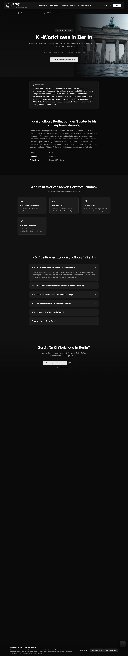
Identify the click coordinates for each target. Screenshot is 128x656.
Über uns (73, 5)
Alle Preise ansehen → (64, 368)
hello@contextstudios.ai (77, 363)
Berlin (31, 13)
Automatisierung (40, 13)
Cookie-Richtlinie (38, 653)
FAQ (95, 5)
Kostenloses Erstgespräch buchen (64, 59)
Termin (117, 5)
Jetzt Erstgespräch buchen (55, 363)
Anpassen (84, 650)
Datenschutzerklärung (25, 653)
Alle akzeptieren (111, 650)
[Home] (18, 13)
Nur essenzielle (97, 650)
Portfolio (65, 5)
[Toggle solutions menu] (47, 5)
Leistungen (54, 5)
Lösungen (41, 5)
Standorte (24, 13)
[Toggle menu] (59, 5)
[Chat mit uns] (123, 644)
